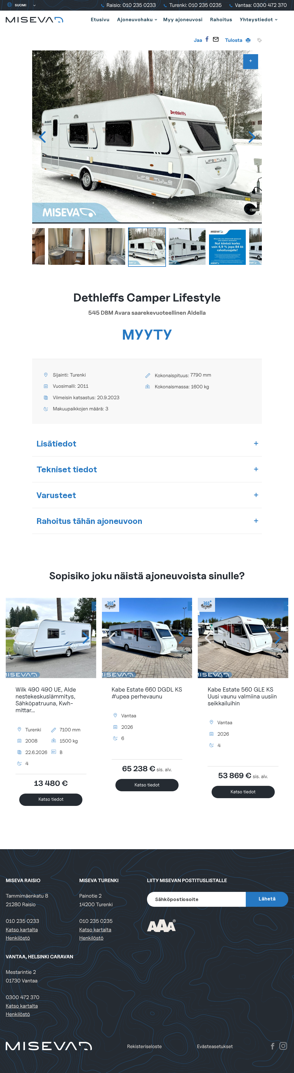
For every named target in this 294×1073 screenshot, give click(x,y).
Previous (42, 137)
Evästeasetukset (215, 1046)
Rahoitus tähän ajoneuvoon (89, 521)
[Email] (215, 39)
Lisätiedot (56, 443)
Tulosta (234, 40)
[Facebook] (207, 39)
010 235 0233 (22, 921)
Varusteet (56, 495)
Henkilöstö (18, 938)
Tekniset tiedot (66, 469)
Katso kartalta (22, 930)
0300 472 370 (22, 997)
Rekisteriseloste (144, 1046)
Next (252, 137)
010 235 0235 (96, 921)
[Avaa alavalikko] (156, 19)
